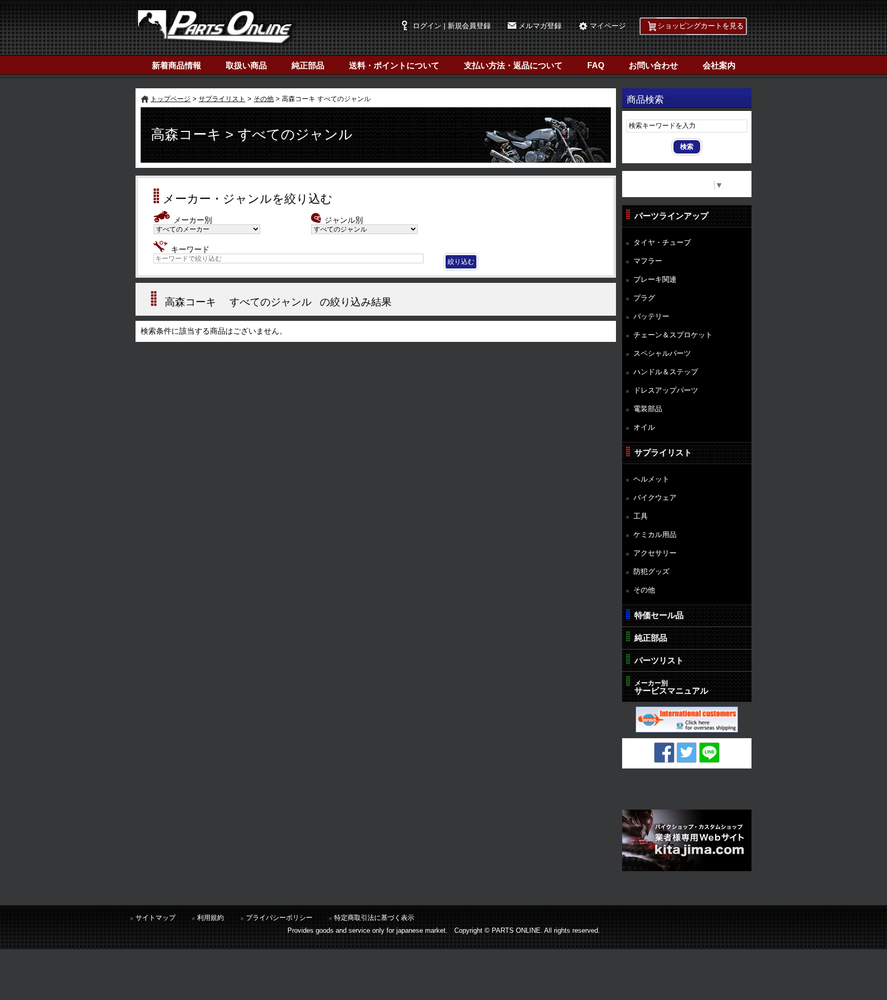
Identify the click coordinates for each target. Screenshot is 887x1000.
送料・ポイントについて (394, 65)
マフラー (647, 260)
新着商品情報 (176, 65)
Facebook (664, 752)
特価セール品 (659, 615)
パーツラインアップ (671, 215)
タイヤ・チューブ (662, 242)
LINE (709, 752)
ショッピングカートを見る (701, 26)
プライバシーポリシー (279, 917)
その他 (264, 99)
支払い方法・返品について (513, 65)
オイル (644, 427)
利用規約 (210, 917)
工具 (640, 516)
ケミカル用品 (655, 534)
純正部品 (308, 65)
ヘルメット (651, 479)
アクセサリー (655, 552)
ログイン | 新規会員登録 (452, 26)
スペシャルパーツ (662, 353)
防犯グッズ (651, 571)
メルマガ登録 (540, 26)
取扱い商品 (246, 65)
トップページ (170, 99)
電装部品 (647, 408)
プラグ (644, 297)
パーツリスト (659, 660)
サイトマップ (156, 917)
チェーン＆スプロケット (672, 334)
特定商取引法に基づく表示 (374, 917)
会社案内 (719, 65)
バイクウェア (655, 497)
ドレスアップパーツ (665, 390)
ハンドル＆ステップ (665, 371)
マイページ (608, 26)
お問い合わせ (653, 65)
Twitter (687, 752)
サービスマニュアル (671, 687)
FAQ (595, 65)
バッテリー (651, 316)
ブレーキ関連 (655, 279)
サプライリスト (222, 99)
